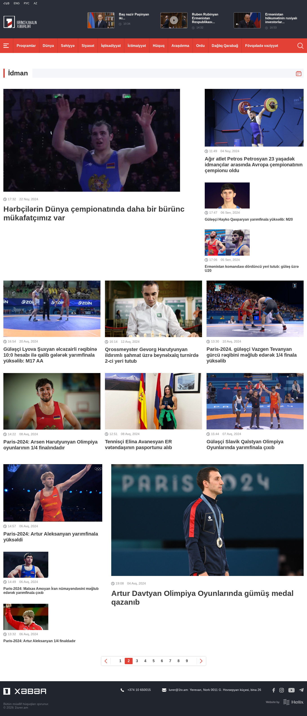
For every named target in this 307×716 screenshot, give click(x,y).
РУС (26, 3)
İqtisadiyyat (111, 46)
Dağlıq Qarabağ (225, 46)
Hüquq (159, 46)
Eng (17, 3)
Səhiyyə (68, 46)
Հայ (6, 3)
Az (35, 3)
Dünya (48, 46)
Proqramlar (26, 46)
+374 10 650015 (139, 690)
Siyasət (88, 46)
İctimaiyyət (137, 46)
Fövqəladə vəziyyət (261, 46)
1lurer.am (21, 707)
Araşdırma (180, 46)
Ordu (200, 46)
